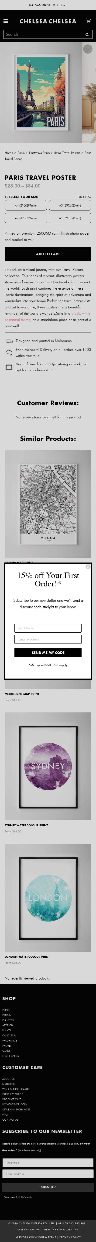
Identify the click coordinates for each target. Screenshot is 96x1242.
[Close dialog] (88, 566)
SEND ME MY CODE (48, 652)
